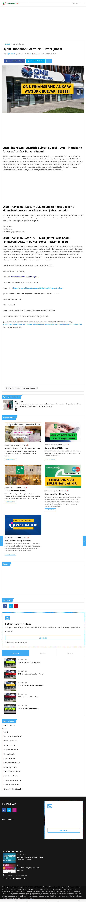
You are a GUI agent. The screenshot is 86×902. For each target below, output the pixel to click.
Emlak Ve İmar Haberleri (12, 763)
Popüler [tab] (43, 653)
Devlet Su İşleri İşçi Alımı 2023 (28, 708)
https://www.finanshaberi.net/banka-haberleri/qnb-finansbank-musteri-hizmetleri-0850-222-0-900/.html (42, 324)
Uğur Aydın (11, 54)
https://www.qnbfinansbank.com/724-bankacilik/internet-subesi (37, 288)
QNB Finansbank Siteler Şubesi (28, 697)
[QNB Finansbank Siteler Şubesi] (10, 697)
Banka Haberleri (9, 725)
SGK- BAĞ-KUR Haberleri (12, 771)
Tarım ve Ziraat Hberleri (12, 785)
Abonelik (43, 638)
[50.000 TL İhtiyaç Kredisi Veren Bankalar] (23, 432)
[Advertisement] (43, 26)
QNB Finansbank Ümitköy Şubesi (29, 662)
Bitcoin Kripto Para (10, 767)
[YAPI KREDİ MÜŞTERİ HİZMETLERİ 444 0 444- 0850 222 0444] (9, 858)
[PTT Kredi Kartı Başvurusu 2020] (10, 875)
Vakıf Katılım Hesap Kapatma (18, 540)
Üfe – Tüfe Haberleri (11, 776)
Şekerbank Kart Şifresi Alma (57, 494)
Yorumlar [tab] (70, 653)
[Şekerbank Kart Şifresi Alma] (63, 476)
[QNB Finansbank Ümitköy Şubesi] (10, 663)
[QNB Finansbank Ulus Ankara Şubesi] (10, 674)
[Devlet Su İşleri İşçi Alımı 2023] (10, 709)
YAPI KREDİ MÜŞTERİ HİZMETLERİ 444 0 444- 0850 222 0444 (30, 858)
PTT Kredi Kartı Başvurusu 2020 (14, 878)
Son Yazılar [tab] (15, 653)
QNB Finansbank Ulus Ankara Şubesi (30, 674)
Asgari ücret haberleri (11, 750)
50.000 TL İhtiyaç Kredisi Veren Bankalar (22, 448)
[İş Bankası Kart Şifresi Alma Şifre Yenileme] (9, 868)
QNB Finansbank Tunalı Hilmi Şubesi (30, 685)
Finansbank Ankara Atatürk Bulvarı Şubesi (21, 388)
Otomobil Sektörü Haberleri (13, 789)
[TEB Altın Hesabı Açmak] (23, 475)
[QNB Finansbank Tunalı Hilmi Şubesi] (10, 686)
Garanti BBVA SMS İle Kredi (57, 448)
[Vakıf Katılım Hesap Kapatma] (23, 525)
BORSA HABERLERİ (10, 741)
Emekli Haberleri (9, 758)
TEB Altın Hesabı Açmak (15, 490)
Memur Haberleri (9, 745)
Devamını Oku (10, 459)
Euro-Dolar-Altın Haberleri (12, 736)
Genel (6, 732)
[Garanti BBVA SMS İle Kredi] (63, 432)
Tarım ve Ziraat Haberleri (12, 780)
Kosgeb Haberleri (9, 754)
